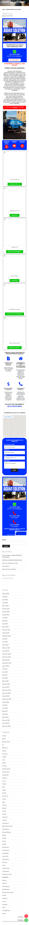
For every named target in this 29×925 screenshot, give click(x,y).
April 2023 (5, 678)
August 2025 (5, 614)
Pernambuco (5, 847)
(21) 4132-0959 (14, 525)
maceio (4, 811)
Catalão (4, 757)
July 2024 (4, 639)
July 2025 (4, 617)
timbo (3, 907)
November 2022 (6, 693)
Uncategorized (6, 910)
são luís (4, 895)
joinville (4, 793)
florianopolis (5, 775)
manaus (4, 814)
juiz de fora (5, 796)
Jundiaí (4, 799)
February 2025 (6, 630)
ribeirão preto (5, 868)
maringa (4, 820)
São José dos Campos (8, 892)
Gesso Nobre (5, 566)
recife (3, 865)
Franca (4, 781)
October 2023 (6, 660)
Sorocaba (4, 904)
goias (3, 787)
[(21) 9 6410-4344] (14, 51)
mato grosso (5, 823)
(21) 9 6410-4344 (14, 54)
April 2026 (5, 602)
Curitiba (4, 766)
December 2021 (6, 726)
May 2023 (5, 675)
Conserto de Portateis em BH (10, 563)
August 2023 (5, 666)
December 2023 (6, 654)
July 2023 (4, 669)
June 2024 (5, 642)
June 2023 (5, 672)
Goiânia (4, 784)
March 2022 (5, 717)
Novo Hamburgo (6, 832)
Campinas (5, 754)
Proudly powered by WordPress (9, 921)
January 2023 (5, 687)
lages (3, 802)
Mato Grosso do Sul (7, 826)
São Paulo (4, 898)
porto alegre (5, 853)
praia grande (5, 859)
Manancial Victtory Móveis (9, 569)
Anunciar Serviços (13, 2)
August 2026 (5, 593)
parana (4, 841)
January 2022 (5, 723)
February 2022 (6, 720)
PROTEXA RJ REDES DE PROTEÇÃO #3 (12, 560)
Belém (4, 738)
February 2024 (6, 648)
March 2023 (5, 681)
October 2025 (6, 611)
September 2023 (6, 663)
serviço (4, 901)
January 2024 (5, 651)
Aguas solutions (7, 16)
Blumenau (5, 748)
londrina (4, 805)
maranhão (5, 817)
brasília (4, 751)
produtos (4, 862)
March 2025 (5, 627)
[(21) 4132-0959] (14, 522)
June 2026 (5, 599)
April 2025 (5, 623)
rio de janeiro (5, 871)
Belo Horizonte (6, 741)
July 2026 (4, 596)
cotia (3, 760)
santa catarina (6, 886)
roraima (4, 880)
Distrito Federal (6, 769)
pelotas (4, 844)
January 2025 (5, 633)
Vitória (4, 913)
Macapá (4, 808)
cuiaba (4, 763)
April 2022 (5, 714)
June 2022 (5, 708)
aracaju (4, 735)
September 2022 (6, 699)
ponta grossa (5, 850)
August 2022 (5, 702)
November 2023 (6, 657)
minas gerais (5, 829)
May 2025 (5, 620)
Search (4, 539)
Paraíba (4, 838)
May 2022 (4, 711)
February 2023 (6, 684)
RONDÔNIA (5, 877)
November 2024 (6, 636)
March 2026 (5, 605)
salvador (4, 883)
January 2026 (5, 608)
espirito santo (6, 772)
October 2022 (6, 696)
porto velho (5, 856)
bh (3, 745)
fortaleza (4, 778)
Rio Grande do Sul (7, 874)
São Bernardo (5, 889)
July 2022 (4, 705)
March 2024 (5, 645)
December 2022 (6, 690)
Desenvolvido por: (11, 534)
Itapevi (4, 790)
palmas (4, 835)
